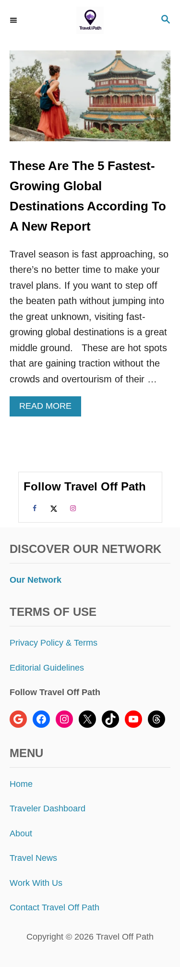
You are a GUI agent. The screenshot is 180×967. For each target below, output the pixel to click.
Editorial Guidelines (47, 668)
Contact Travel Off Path (54, 907)
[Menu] (14, 20)
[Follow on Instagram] (71, 507)
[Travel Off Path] (89, 20)
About (21, 833)
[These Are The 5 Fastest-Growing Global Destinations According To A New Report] (90, 100)
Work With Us (36, 883)
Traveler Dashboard (47, 808)
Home (21, 784)
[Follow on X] (52, 507)
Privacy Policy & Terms (53, 643)
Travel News (33, 858)
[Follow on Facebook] (33, 507)
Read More (49, 408)
